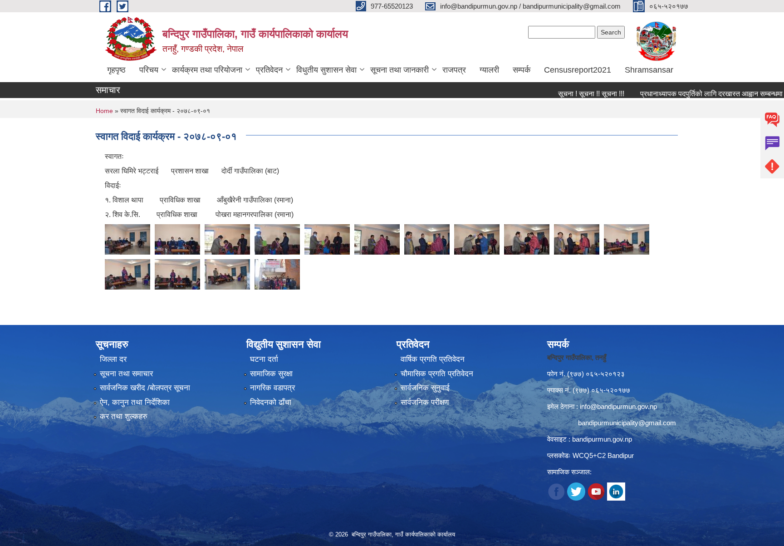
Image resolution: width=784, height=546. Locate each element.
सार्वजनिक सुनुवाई (425, 388)
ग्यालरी (489, 69)
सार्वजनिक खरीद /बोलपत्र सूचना (145, 388)
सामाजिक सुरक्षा (271, 373)
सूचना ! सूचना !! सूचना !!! (573, 94)
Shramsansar (649, 69)
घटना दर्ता (264, 359)
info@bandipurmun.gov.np (618, 406)
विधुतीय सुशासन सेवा (326, 69)
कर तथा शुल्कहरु (123, 416)
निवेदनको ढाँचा (270, 402)
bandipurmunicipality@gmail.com (627, 423)
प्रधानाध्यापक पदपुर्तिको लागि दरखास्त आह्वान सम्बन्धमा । (697, 94)
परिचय (148, 69)
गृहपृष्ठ (116, 69)
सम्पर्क (521, 69)
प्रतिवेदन (269, 69)
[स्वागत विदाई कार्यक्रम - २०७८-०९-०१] (127, 239)
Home (104, 110)
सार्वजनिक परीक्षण (425, 402)
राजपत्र (454, 69)
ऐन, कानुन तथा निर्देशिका (135, 402)
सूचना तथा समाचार (126, 373)
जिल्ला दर (113, 359)
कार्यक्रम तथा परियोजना (207, 69)
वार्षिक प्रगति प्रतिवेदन (433, 359)
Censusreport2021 (577, 69)
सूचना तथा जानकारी (399, 69)
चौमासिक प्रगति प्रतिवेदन (437, 373)
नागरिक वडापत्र (272, 388)
